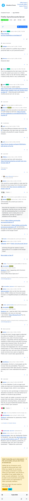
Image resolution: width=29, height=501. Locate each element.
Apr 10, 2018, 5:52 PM (19, 84)
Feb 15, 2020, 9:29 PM (15, 142)
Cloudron (5, 423)
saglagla (5, 46)
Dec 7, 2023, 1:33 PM (16, 332)
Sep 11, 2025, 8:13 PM (19, 415)
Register (5, 489)
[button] (2, 498)
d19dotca (5, 157)
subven (6, 176)
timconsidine (6, 266)
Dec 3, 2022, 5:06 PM (10, 309)
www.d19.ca (3, 169)
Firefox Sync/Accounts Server (19, 243)
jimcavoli (5, 107)
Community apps (22, 4)
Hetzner (14, 423)
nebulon (5, 31)
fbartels (4, 199)
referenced (10, 176)
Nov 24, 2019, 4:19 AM (21, 107)
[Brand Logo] (3, 5)
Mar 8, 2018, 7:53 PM (20, 31)
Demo (21, 6)
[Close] (26, 459)
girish (4, 84)
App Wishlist (5, 19)
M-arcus (5, 58)
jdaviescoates (6, 415)
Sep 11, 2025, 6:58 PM (16, 382)
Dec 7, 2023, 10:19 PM (18, 361)
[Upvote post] (24, 39)
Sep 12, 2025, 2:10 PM (16, 433)
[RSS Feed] (2, 22)
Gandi (10, 423)
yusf (4, 126)
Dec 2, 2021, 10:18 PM (17, 157)
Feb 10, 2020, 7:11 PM (14, 126)
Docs (25, 6)
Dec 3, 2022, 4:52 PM (16, 289)
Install (26, 8)
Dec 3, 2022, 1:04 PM (16, 241)
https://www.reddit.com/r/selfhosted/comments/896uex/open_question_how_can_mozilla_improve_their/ (14, 90)
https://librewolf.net (14, 315)
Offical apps (23, 2)
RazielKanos (6, 361)
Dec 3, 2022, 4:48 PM (10, 268)
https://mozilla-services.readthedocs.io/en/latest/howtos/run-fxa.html (14, 113)
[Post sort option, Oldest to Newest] (3, 27)
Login (10, 489)
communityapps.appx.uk (6, 278)
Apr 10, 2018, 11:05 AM (20, 69)
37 (26, 39)
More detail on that (6, 255)
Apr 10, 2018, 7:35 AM (17, 46)
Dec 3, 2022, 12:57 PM (20, 199)
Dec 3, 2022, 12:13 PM (16, 181)
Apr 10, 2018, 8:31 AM (16, 58)
